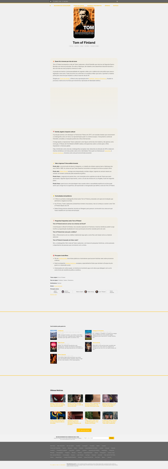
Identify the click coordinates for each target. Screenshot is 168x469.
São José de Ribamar (55, 455)
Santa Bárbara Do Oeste (91, 448)
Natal (75, 448)
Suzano (73, 455)
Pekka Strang (64, 171)
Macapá (52, 452)
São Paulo (52, 445)
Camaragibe (66, 455)
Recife (64, 448)
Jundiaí (101, 448)
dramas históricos (58, 153)
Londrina (52, 450)
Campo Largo (111, 452)
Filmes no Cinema (60, 1)
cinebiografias (63, 258)
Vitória (51, 457)
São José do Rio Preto (109, 455)
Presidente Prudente (62, 450)
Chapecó (67, 452)
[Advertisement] (84, 53)
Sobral (96, 452)
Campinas (111, 450)
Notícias (115, 5)
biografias (108, 151)
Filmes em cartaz (79, 5)
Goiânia (78, 450)
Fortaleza (92, 445)
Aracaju (107, 448)
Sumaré (80, 457)
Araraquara (103, 452)
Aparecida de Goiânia (94, 450)
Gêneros (107, 5)
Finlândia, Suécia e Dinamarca (97, 78)
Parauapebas (59, 452)
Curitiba (78, 445)
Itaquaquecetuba (88, 452)
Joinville (100, 455)
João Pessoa (80, 455)
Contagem (84, 445)
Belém (98, 445)
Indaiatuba (104, 450)
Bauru (103, 457)
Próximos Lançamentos (94, 5)
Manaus (70, 448)
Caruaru (109, 457)
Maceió (73, 452)
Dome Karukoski (64, 78)
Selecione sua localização (62, 5)
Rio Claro (97, 457)
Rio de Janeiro (70, 445)
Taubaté (80, 452)
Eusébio (104, 445)
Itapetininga (59, 457)
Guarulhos (71, 450)
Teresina (84, 450)
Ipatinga (88, 455)
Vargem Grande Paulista (70, 457)
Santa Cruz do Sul (88, 457)
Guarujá (94, 455)
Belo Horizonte (61, 445)
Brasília (81, 448)
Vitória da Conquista (55, 448)
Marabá (113, 448)
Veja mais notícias (84, 430)
